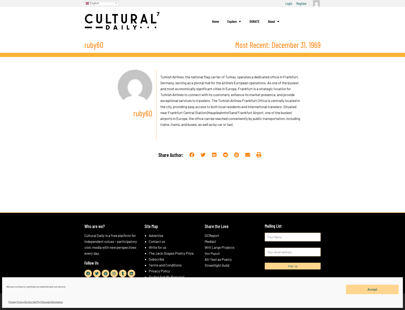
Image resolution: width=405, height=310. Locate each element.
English (94, 3)
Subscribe (156, 259)
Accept (372, 289)
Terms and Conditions (165, 265)
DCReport (212, 235)
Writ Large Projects (219, 247)
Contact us (157, 241)
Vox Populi (212, 253)
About (271, 21)
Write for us (157, 247)
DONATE (254, 21)
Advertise (156, 235)
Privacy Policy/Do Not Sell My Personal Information (35, 301)
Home (215, 21)
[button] (192, 155)
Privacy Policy (159, 271)
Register (301, 3)
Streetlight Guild (217, 265)
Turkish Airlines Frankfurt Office (242, 100)
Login (288, 3)
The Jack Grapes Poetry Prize (171, 253)
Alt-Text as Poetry (218, 259)
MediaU (210, 241)
